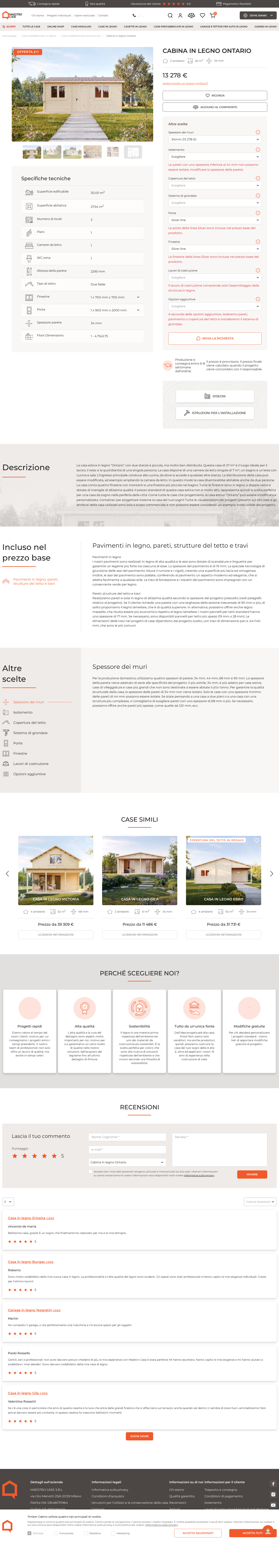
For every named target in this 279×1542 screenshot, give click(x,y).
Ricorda (218, 95)
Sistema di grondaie (182, 196)
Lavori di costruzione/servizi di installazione (236, 1509)
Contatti (103, 15)
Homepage (9, 35)
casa (31, 1218)
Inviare (252, 1174)
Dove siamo (258, 15)
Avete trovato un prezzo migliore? (185, 83)
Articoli (174, 1509)
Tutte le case (31, 26)
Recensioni (177, 1503)
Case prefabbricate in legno (173, 26)
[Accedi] (180, 15)
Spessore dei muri (181, 132)
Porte (172, 213)
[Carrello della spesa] (213, 15)
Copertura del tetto (181, 178)
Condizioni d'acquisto (108, 1496)
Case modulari (81, 26)
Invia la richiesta (218, 338)
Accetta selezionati (198, 1533)
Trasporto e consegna (220, 1490)
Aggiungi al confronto (218, 107)
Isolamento (176, 149)
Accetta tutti (253, 1533)
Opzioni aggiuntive (181, 299)
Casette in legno (135, 26)
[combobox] (127, 1162)
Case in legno (107, 26)
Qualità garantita (182, 1496)
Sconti (11, 26)
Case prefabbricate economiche (81, 35)
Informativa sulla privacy (199, 1175)
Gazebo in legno (266, 26)
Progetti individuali (59, 15)
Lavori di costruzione (182, 270)
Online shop (55, 26)
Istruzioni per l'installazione (219, 413)
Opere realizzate (84, 15)
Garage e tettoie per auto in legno (223, 26)
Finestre (174, 242)
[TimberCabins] (7, 1526)
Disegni (219, 396)
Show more (139, 1436)
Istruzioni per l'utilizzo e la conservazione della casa (130, 1503)
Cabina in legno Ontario (121, 35)
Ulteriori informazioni (56, 934)
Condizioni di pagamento (223, 1496)
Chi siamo (38, 15)
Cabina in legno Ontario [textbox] (108, 1162)
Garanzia (98, 1509)
